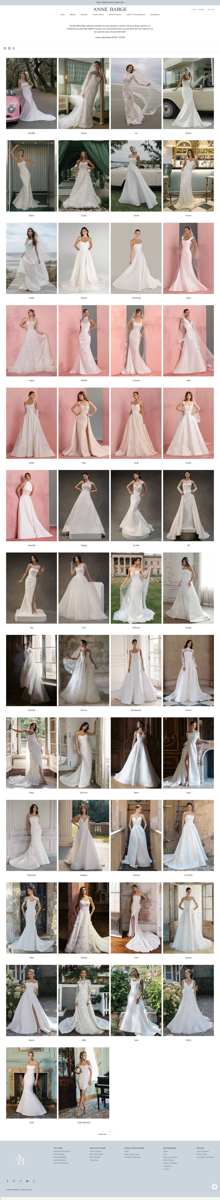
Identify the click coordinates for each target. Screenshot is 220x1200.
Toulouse (136, 875)
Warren (32, 1040)
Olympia (84, 957)
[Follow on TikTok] (34, 1181)
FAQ (165, 1154)
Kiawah (188, 133)
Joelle (188, 380)
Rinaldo (188, 628)
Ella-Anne (84, 793)
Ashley (31, 298)
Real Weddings (59, 1154)
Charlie (136, 215)
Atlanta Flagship (95, 1151)
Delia (84, 463)
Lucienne (136, 380)
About (165, 1151)
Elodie (31, 463)
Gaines (31, 793)
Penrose (84, 710)
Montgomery (136, 710)
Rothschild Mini (84, 1122)
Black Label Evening (132, 1154)
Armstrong (136, 298)
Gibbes (31, 215)
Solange (84, 545)
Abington (83, 875)
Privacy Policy (202, 1154)
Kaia (31, 628)
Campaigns (154, 14)
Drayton (84, 298)
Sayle (136, 1040)
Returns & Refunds (170, 1157)
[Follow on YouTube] (27, 1181)
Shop (63, 14)
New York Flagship (96, 1154)
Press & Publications (61, 1163)
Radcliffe (31, 133)
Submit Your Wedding (135, 14)
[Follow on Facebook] (7, 1181)
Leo (136, 133)
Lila (188, 545)
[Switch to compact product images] (13, 48)
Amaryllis (31, 545)
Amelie (188, 463)
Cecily (136, 463)
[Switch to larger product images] (5, 48)
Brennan (188, 958)
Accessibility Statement (205, 1157)
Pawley (84, 133)
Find (98, 2)
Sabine (31, 380)
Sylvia (188, 298)
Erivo (84, 628)
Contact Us (167, 1166)
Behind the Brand (60, 1160)
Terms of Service (203, 1151)
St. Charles (188, 875)
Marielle (84, 380)
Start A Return (168, 1160)
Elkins (136, 793)
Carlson (188, 215)
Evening (84, 14)
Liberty (188, 1040)
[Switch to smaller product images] (9, 48)
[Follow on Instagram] (14, 1181)
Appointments (115, 14)
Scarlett (136, 545)
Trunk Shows (98, 14)
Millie (84, 1040)
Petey (31, 957)
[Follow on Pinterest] (20, 1181)
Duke (188, 793)
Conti (136, 957)
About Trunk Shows (170, 1163)
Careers (166, 1169)
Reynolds (31, 710)
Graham (188, 710)
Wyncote (136, 628)
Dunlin (83, 215)
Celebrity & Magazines (133, 1157)
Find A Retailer (95, 1157)
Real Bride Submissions (62, 1151)
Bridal (72, 14)
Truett (31, 1122)
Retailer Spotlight (60, 1157)
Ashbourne (31, 875)
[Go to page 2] (117, 1131)
